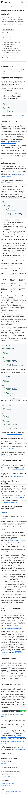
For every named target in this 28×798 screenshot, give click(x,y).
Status (20, 791)
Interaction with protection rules (11, 261)
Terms (12, 791)
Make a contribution (8, 774)
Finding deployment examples (14, 433)
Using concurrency (8, 163)
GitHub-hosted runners (17, 680)
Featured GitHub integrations (14, 628)
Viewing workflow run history (17, 476)
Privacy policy (4, 763)
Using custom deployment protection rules (11, 508)
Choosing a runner (8, 659)
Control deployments (22, 6)
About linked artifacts (6, 456)
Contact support (6, 785)
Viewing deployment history (12, 438)
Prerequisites (6, 66)
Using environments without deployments (12, 182)
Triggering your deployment (12, 78)
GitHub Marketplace (20, 749)
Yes (4, 761)
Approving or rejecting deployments (12, 542)
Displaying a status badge (11, 684)
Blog (14, 793)
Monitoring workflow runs (11, 460)
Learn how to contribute (5, 776)
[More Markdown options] (13, 29)
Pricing (2, 793)
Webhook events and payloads (18, 540)
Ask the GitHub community (8, 783)
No (10, 761)
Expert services (8, 793)
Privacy (16, 791)
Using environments (9, 121)
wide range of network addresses (13, 667)
